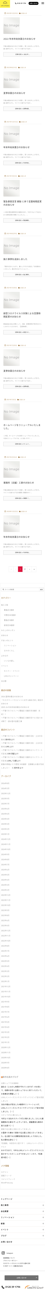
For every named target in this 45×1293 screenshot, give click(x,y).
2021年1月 (5, 1042)
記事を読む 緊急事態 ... (22, 220)
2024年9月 (5, 854)
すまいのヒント (7, 640)
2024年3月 (5, 885)
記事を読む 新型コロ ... (22, 332)
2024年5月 (5, 875)
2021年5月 (5, 1022)
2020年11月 (5, 1052)
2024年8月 (5, 859)
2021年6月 (5, 1017)
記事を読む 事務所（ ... (22, 498)
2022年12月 (5, 931)
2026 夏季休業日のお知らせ (12, 696)
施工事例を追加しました (15, 259)
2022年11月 (5, 936)
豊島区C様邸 (9, 610)
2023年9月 (5, 910)
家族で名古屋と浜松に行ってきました (16, 1129)
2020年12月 (5, 1047)
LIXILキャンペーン (11, 676)
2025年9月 (5, 798)
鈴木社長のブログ (10, 1077)
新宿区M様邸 (9, 625)
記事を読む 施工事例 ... (22, 274)
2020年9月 (5, 1063)
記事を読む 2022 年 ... (22, 54)
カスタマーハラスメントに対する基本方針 (16, 1263)
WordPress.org (7, 1183)
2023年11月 (5, 900)
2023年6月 (5, 920)
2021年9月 (5, 1002)
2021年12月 (5, 986)
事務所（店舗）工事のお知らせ (18, 483)
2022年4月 (5, 966)
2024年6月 (5, 870)
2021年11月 (5, 991)
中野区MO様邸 (10, 615)
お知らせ (24, 13)
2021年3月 (5, 1032)
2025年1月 (5, 834)
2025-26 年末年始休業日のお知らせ (15, 707)
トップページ (6, 1199)
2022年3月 (5, 971)
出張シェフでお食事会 (10, 1083)
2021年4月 (5, 1027)
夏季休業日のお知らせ (14, 93)
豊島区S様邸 (9, 620)
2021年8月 (5, 1007)
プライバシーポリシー (10, 1260)
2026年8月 (5, 783)
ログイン (4, 1172)
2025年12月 (5, 793)
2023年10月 (5, 905)
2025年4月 (5, 819)
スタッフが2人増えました (11, 1115)
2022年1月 (5, 981)
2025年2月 (5, 829)
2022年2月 (5, 976)
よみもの (4, 656)
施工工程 (4, 605)
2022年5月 (5, 961)
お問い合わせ (6, 1242)
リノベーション (10, 645)
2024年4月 (5, 880)
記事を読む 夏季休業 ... (22, 108)
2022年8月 (5, 946)
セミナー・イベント (12, 671)
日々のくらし (9, 651)
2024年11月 (5, 844)
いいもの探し (9, 661)
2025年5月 (5, 814)
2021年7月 (5, 1012)
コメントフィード (8, 1179)
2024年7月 (5, 864)
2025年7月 (5, 804)
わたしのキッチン (8, 630)
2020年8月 (5, 1068)
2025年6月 (5, 809)
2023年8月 (5, 915)
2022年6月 (5, 956)
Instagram (10, 1253)
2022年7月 (5, 951)
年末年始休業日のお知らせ (16, 147)
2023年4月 (5, 925)
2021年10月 (5, 997)
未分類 (3, 681)
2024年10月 (5, 849)
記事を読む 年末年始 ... (22, 163)
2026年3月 (5, 788)
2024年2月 (5, 890)
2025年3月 (5, 824)
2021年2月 (5, 1037)
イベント (4, 666)
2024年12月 (5, 839)
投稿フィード (6, 1176)
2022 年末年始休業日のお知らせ (19, 39)
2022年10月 (5, 941)
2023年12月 (5, 895)
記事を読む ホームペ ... (22, 444)
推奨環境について (9, 1258)
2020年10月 (5, 1057)
